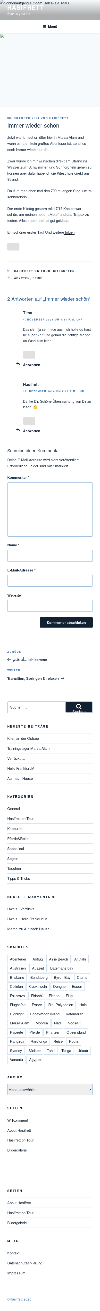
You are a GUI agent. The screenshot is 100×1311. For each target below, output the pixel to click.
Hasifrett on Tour (32, 271)
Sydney (16, 1050)
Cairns (82, 977)
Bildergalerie (17, 1149)
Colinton (16, 986)
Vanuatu (16, 1059)
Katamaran (74, 1013)
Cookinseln (38, 986)
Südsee (34, 1050)
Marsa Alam (19, 1022)
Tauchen (14, 868)
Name (13, 545)
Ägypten (22, 278)
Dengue (59, 986)
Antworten (31, 364)
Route (73, 1041)
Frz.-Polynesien (60, 1004)
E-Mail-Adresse (21, 570)
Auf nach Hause (20, 778)
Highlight (17, 1013)
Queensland (76, 1032)
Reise (38, 278)
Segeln (12, 858)
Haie (83, 1004)
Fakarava (17, 995)
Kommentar (18, 477)
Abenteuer (18, 958)
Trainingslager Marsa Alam (28, 748)
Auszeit (38, 968)
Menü (52, 26)
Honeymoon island (44, 1013)
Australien (18, 968)
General (13, 808)
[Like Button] (13, 246)
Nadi (57, 1022)
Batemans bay (61, 968)
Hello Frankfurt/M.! (21, 768)
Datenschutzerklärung (24, 1262)
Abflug (38, 958)
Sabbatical (15, 848)
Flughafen (17, 1004)
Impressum (16, 1272)
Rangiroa (17, 1041)
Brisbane (17, 977)
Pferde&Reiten (18, 838)
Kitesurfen (64, 271)
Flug (69, 995)
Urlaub (82, 1050)
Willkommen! (17, 1120)
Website (14, 595)
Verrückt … (16, 758)
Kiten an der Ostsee (23, 738)
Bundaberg (39, 977)
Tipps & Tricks (18, 878)
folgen (69, 232)
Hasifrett (25, 7)
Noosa (73, 1022)
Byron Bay (62, 977)
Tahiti (51, 1050)
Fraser (37, 1004)
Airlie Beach (58, 958)
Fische (54, 995)
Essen (77, 986)
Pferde (34, 1032)
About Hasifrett (19, 1130)
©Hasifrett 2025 (19, 1299)
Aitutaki (80, 958)
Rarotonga (39, 1041)
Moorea (42, 1022)
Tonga (66, 1050)
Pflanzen (53, 1032)
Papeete (16, 1032)
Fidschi (36, 995)
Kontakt (13, 1252)
